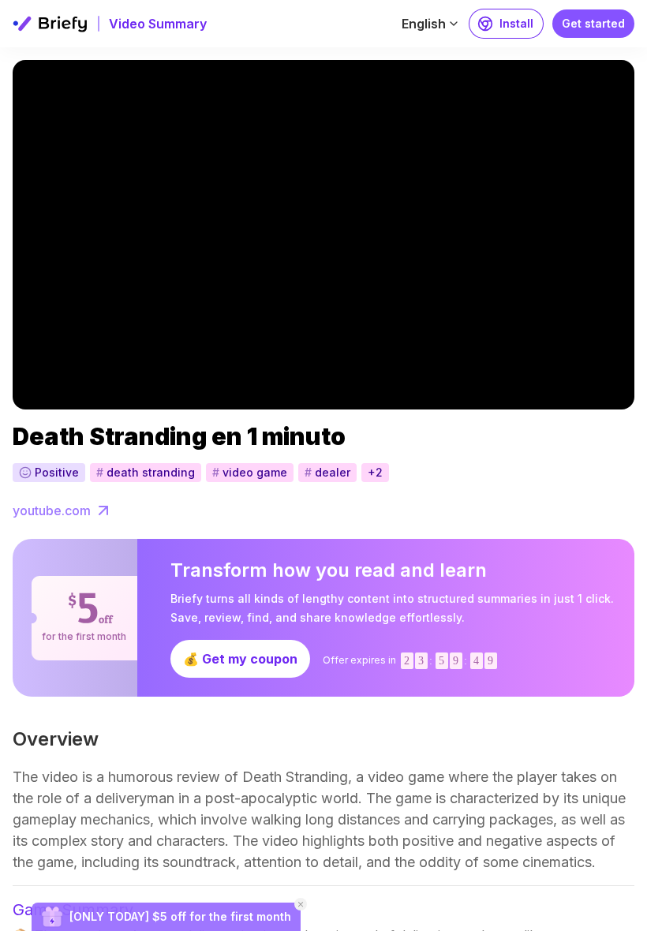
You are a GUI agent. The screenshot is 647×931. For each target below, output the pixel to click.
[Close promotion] (300, 904)
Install (516, 23)
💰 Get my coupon (240, 659)
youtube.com (52, 510)
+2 (375, 472)
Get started (593, 23)
